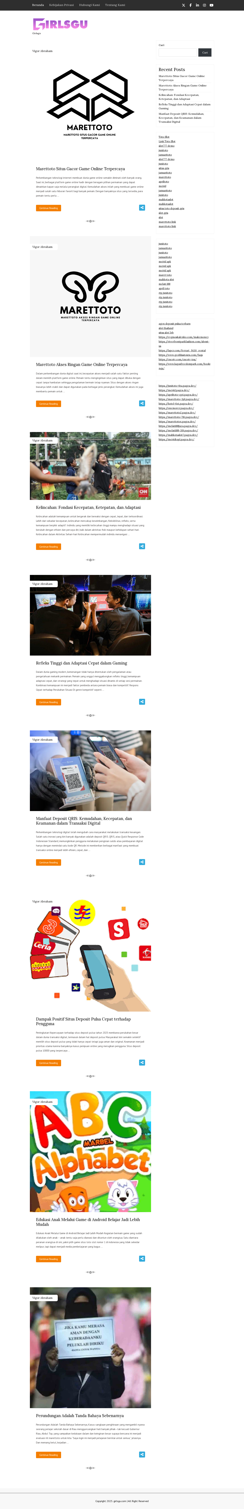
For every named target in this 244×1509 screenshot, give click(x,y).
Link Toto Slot (167, 141)
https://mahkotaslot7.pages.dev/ (178, 434)
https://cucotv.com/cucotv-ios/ (178, 359)
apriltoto (164, 181)
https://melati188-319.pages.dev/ (178, 430)
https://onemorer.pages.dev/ (176, 408)
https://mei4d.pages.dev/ (174, 390)
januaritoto (165, 154)
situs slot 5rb (166, 332)
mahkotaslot (166, 199)
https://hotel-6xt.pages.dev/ (176, 403)
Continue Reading (48, 208)
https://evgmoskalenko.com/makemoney (184, 337)
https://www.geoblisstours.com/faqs (181, 355)
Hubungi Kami (89, 5)
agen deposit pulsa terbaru (174, 323)
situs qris (164, 168)
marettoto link (167, 221)
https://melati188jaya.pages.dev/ (178, 426)
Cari (161, 45)
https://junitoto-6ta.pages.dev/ (177, 385)
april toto (164, 288)
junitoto (163, 150)
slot (161, 217)
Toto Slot (164, 136)
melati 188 (164, 283)
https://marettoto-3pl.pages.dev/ (179, 399)
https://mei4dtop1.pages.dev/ (176, 439)
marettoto (165, 177)
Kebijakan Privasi (61, 5)
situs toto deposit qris (171, 208)
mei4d (162, 186)
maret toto (165, 275)
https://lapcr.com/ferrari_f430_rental (182, 350)
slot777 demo (166, 145)
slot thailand (166, 328)
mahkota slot (166, 279)
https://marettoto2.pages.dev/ (177, 412)
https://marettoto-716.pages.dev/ (179, 417)
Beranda (38, 5)
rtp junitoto (165, 292)
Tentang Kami (115, 5)
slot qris (163, 212)
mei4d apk (165, 261)
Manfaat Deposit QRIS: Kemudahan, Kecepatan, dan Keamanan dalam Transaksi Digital (181, 117)
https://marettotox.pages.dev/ (177, 421)
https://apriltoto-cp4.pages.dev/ (178, 394)
